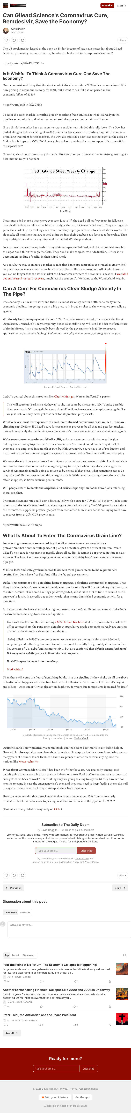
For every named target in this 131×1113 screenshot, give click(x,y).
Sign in (121, 5)
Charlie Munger (64, 396)
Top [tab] (7, 955)
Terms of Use (82, 858)
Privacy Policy (91, 861)
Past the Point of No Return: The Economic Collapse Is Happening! (50, 964)
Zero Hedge (65, 211)
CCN (57, 809)
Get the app (82, 1097)
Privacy (64, 1088)
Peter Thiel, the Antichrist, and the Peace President (39, 1015)
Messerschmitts (29, 761)
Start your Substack (56, 1097)
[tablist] (17, 912)
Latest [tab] (15, 955)
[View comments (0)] (14, 40)
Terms (73, 1088)
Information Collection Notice (64, 861)
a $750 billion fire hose (69, 622)
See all (9, 1033)
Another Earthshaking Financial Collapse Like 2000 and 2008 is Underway (56, 990)
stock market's (24, 278)
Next (117, 888)
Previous (15, 888)
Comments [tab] (11, 912)
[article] (65, 973)
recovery (38, 278)
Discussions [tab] (29, 955)
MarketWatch (15, 669)
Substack (48, 1105)
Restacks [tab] (25, 912)
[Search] (124, 955)
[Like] (6, 40)
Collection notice (88, 1088)
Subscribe (107, 5)
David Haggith (18, 29)
